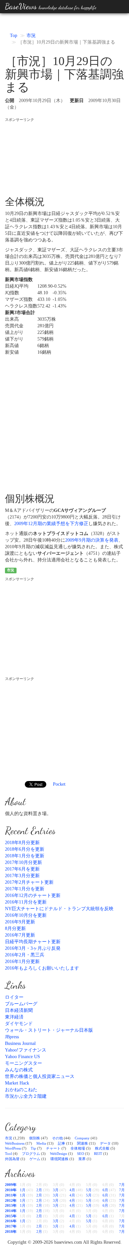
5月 (89, 1190)
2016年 (11, 1221)
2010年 (11, 1190)
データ (105, 1143)
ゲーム (34, 1159)
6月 (105, 1190)
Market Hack (17, 1083)
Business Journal (20, 1043)
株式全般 (102, 1148)
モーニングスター (23, 1063)
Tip (33, 1148)
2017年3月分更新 (22, 875)
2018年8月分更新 (22, 842)
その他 (57, 1138)
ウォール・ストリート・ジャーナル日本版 (49, 1030)
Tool (8, 1154)
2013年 (11, 1205)
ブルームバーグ (21, 1003)
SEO (80, 1154)
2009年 (11, 1185)
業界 (82, 1159)
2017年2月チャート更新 (29, 882)
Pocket (59, 784)
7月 (122, 1185)
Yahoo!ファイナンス (25, 1050)
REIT (98, 1154)
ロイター (14, 997)
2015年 (11, 1216)
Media (41, 1143)
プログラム (31, 1154)
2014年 (11, 1211)
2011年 (11, 1195)
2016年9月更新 (20, 921)
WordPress (13, 1148)
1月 (22, 1190)
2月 (39, 1190)
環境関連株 (59, 1159)
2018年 (11, 1231)
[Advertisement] (64, 156)
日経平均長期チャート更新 (33, 941)
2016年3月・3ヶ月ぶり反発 (33, 948)
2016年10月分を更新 (26, 915)
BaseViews (50, 6)
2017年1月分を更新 (24, 888)
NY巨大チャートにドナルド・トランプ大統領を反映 (59, 908)
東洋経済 (14, 1017)
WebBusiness (14, 1143)
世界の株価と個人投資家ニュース (39, 1076)
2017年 (11, 1226)
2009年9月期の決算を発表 (91, 540)
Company (82, 1138)
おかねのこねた (21, 1089)
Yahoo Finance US (22, 1056)
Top (13, 35)
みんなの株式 (19, 1069)
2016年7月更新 (20, 935)
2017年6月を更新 (22, 869)
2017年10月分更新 (23, 862)
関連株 (82, 1143)
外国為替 (12, 1159)
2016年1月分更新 (22, 961)
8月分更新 (15, 928)
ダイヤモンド (19, 1023)
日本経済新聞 (19, 1010)
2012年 (11, 1200)
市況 (31, 35)
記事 (61, 1143)
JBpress (12, 1036)
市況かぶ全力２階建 (26, 1096)
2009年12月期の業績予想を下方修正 (51, 523)
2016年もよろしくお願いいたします (42, 968)
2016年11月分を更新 (26, 902)
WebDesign (58, 1154)
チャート (53, 1148)
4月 (72, 1190)
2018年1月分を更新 (24, 855)
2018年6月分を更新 (24, 849)
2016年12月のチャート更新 (33, 895)
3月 (56, 1190)
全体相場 (77, 1148)
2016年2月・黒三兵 (24, 954)
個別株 (34, 1138)
